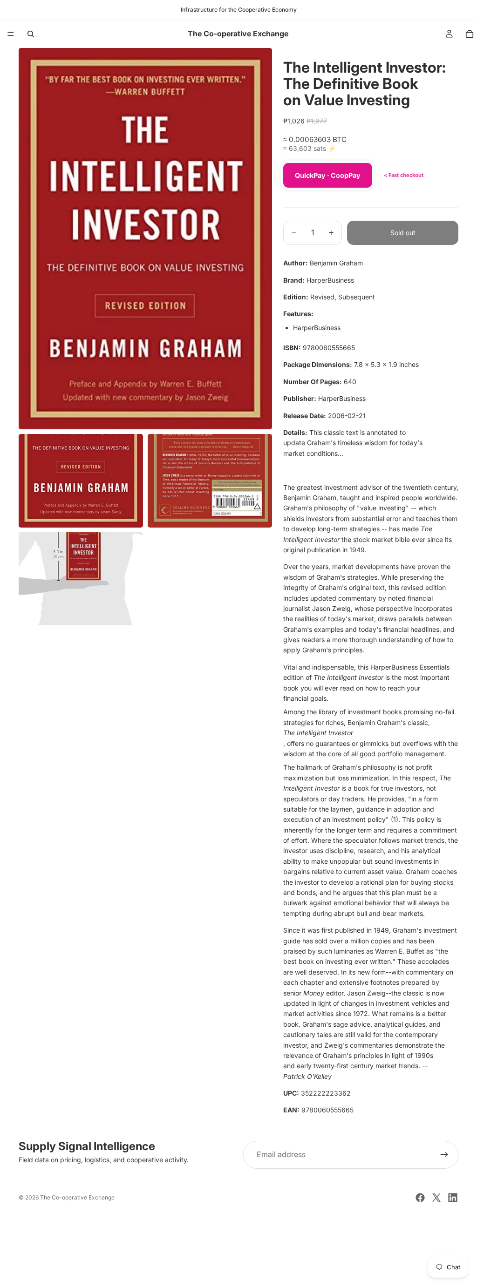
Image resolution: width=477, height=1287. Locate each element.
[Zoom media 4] (81, 578)
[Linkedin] (452, 1197)
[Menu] (10, 34)
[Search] (30, 34)
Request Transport (239, 1274)
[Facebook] (420, 1197)
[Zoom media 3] (210, 480)
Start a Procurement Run (238, 1243)
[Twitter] (436, 1197)
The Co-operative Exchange (77, 1197)
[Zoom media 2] (81, 480)
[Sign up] (444, 1155)
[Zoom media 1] (145, 238)
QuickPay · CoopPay (328, 175)
